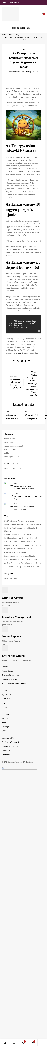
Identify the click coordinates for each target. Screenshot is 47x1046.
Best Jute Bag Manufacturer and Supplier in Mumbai (21, 529)
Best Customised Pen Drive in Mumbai (19, 521)
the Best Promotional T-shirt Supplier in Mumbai (22, 563)
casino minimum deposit (13, 446)
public (6, 453)
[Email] (29, 361)
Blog (10, 35)
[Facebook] (14, 361)
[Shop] (14, 1042)
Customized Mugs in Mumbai (15, 552)
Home (4, 35)
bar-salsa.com (9, 439)
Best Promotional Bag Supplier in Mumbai (20, 538)
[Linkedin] (22, 361)
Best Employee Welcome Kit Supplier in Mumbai (23, 524)
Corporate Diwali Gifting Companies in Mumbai (22, 545)
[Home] (4, 1042)
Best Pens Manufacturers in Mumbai (18, 534)
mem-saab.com (10, 449)
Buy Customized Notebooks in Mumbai (19, 542)
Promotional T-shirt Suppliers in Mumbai (19, 556)
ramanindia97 (15, 72)
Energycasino (23, 353)
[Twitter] (18, 361)
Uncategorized (9, 457)
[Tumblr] (25, 361)
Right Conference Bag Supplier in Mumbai (20, 559)
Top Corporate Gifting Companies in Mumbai (21, 567)
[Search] (38, 14)
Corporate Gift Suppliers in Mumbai (18, 549)
